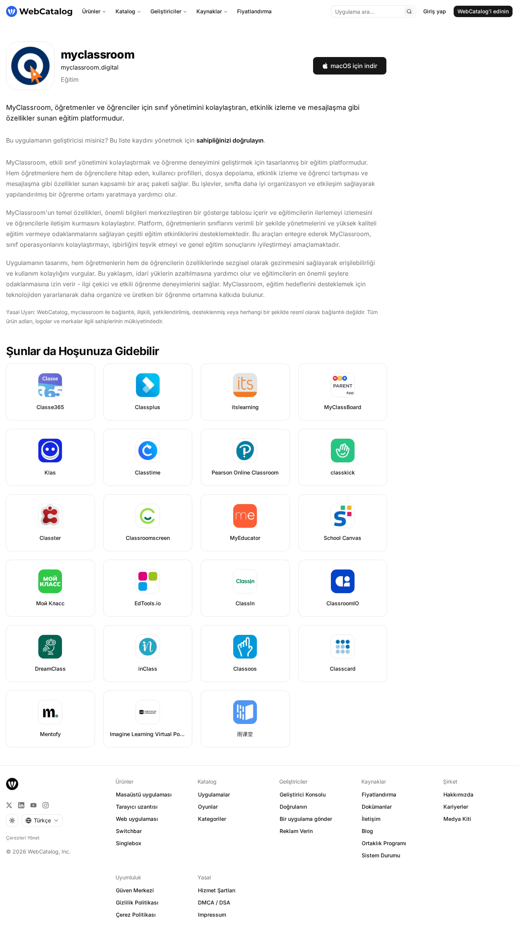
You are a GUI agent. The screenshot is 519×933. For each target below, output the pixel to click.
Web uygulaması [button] (137, 819)
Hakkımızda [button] (458, 794)
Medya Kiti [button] (457, 819)
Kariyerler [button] (455, 806)
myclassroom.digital (90, 67)
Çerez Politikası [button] (136, 914)
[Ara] (409, 11)
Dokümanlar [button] (377, 806)
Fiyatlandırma (254, 11)
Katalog (125, 11)
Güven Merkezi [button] (135, 890)
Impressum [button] (212, 914)
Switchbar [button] (129, 831)
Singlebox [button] (128, 843)
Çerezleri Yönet (23, 838)
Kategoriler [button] (212, 819)
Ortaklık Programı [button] (384, 843)
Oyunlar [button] (208, 806)
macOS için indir (354, 66)
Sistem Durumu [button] (381, 855)
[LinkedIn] (21, 805)
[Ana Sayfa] (39, 11)
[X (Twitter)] (9, 805)
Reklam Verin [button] (296, 831)
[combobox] (42, 820)
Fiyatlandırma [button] (379, 794)
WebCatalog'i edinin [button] (483, 11)
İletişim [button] (371, 819)
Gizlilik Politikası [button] (137, 902)
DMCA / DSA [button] (214, 902)
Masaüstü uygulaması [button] (144, 794)
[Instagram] (46, 805)
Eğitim (70, 79)
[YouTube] (33, 805)
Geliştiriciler (165, 11)
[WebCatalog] (12, 784)
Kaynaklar (209, 11)
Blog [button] (367, 831)
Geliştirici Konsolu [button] (303, 794)
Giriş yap (434, 11)
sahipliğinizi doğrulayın (230, 140)
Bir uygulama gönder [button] (306, 819)
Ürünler (91, 11)
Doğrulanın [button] (293, 806)
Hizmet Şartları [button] (217, 890)
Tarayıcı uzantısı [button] (137, 806)
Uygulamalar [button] (214, 794)
